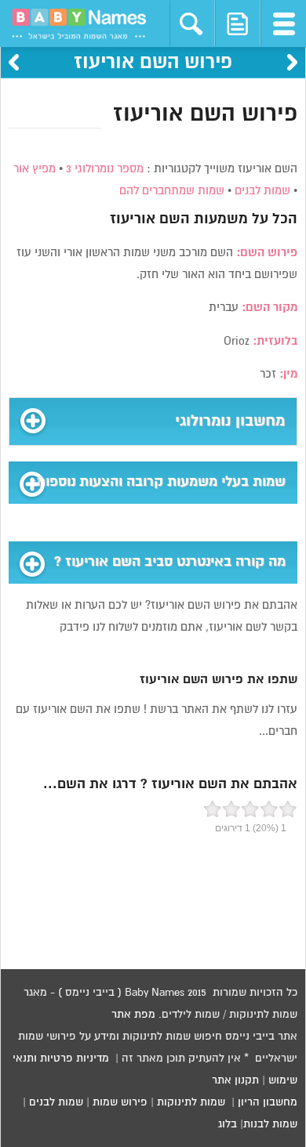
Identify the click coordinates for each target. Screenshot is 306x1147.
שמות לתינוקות (191, 1102)
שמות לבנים (262, 191)
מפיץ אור (34, 169)
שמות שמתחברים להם (171, 191)
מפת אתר (133, 1014)
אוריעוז (132, 219)
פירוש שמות (120, 1102)
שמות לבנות (270, 1124)
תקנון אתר (235, 1080)
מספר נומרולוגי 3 (105, 169)
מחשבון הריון (267, 1102)
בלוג (227, 1124)
